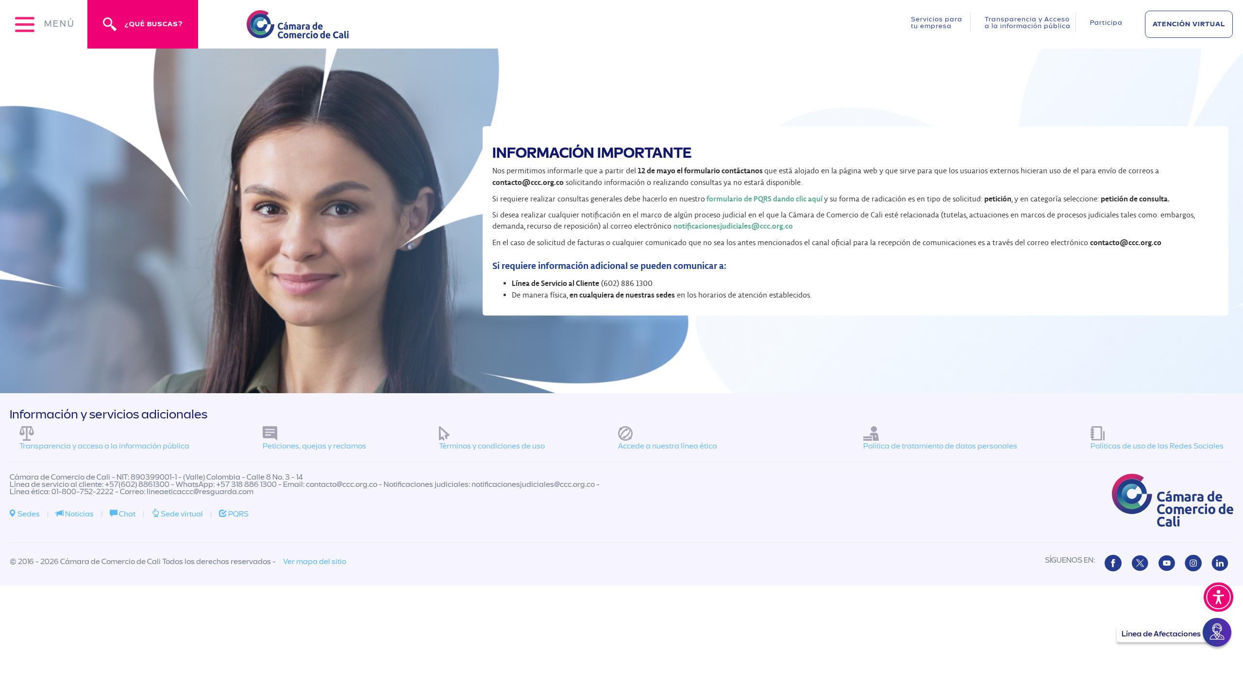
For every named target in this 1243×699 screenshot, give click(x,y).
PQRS (238, 514)
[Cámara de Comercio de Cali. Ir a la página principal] (298, 32)
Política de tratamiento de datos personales (940, 446)
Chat (126, 514)
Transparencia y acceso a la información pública (104, 446)
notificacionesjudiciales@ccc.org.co (733, 226)
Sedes (28, 514)
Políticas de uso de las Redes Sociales (1157, 446)
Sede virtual (181, 514)
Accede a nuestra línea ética (667, 446)
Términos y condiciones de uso (492, 446)
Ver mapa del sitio (314, 561)
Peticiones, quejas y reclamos (314, 446)
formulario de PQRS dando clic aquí (764, 198)
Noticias (79, 514)
